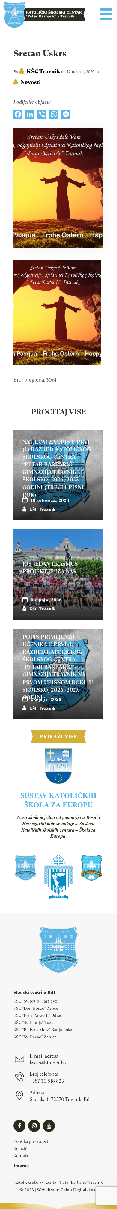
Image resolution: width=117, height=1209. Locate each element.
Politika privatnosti (32, 1141)
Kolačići (21, 1148)
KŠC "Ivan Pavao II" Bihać (38, 1015)
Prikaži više (58, 736)
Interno (21, 1166)
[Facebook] (18, 116)
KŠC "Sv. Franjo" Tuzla (34, 1022)
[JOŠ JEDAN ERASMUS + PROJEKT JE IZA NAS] (59, 574)
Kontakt (21, 1156)
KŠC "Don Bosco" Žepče (36, 1008)
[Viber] (42, 116)
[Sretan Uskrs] (59, 246)
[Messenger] (66, 116)
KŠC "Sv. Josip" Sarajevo (35, 1001)
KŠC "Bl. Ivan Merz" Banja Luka (43, 1030)
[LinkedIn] (30, 116)
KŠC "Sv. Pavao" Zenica (35, 1037)
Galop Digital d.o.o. (79, 1190)
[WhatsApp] (54, 116)
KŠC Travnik (43, 71)
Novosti (31, 82)
